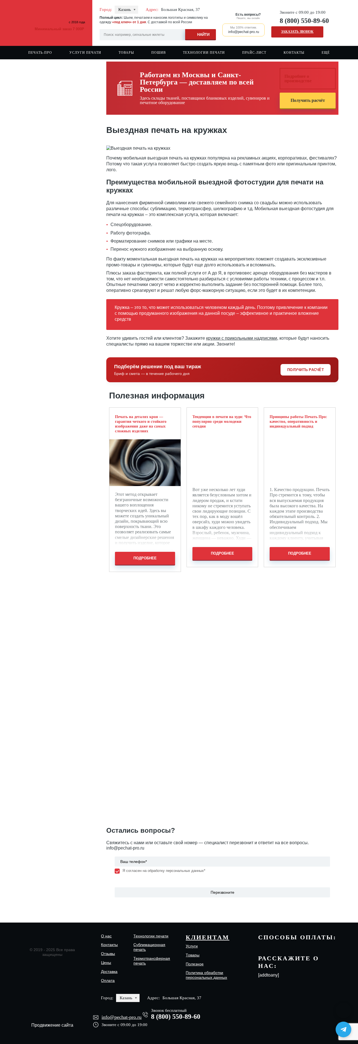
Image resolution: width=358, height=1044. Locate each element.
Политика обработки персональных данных (206, 975)
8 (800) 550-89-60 (304, 20)
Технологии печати (204, 53)
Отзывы (108, 953)
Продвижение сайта (52, 1025)
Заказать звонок (297, 32)
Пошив (158, 53)
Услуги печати (85, 53)
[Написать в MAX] (343, 1010)
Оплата (108, 980)
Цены (106, 962)
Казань (124, 9)
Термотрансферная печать (151, 960)
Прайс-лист (254, 53)
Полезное (195, 964)
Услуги (192, 946)
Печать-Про (40, 53)
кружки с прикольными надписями (241, 338)
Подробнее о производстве (298, 78)
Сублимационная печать (149, 947)
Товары (126, 53)
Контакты (294, 53)
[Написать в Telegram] (343, 1029)
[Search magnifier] (200, 33)
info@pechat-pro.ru (125, 848)
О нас (106, 936)
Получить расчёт (308, 100)
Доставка (109, 971)
